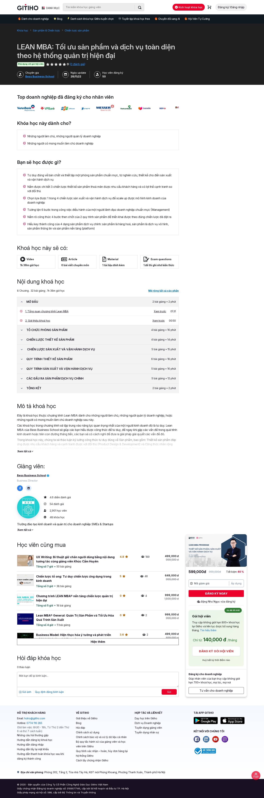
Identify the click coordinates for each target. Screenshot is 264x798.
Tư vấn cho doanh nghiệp (216, 690)
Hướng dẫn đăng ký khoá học (34, 739)
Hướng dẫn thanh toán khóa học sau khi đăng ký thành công (40, 756)
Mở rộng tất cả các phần (163, 290)
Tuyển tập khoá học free (136, 18)
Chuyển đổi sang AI (169, 18)
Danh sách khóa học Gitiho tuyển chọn (92, 18)
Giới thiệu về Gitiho (87, 718)
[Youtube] (215, 739)
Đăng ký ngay (216, 593)
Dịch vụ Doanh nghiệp (148, 723)
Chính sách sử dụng (87, 732)
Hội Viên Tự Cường (199, 18)
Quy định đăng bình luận (49, 691)
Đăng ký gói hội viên (216, 651)
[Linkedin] (206, 739)
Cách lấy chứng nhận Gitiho (92, 760)
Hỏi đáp (80, 727)
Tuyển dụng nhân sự (147, 732)
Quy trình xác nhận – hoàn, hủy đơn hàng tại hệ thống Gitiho (102, 753)
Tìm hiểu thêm (208, 630)
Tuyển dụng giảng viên (148, 727)
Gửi (169, 691)
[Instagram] (225, 739)
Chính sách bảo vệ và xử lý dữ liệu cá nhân (101, 737)
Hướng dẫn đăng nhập (30, 744)
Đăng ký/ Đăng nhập (231, 7)
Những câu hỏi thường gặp (32, 735)
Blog (59, 18)
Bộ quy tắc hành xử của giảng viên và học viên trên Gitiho (101, 744)
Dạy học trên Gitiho (146, 718)
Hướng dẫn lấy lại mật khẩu (33, 749)
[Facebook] (197, 739)
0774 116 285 (34, 723)
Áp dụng (236, 583)
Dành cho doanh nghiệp (35, 18)
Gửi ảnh (26, 691)
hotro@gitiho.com (34, 718)
